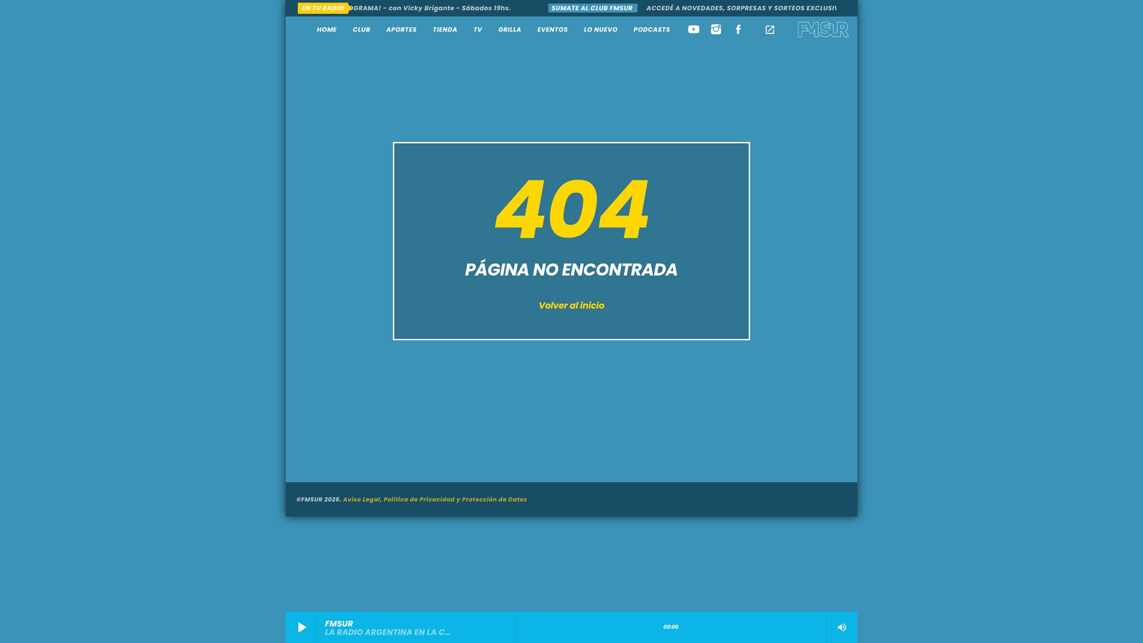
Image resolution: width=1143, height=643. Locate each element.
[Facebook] (738, 29)
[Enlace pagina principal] (824, 29)
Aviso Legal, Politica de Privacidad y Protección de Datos (435, 499)
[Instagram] (716, 29)
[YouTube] (694, 29)
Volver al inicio (572, 305)
